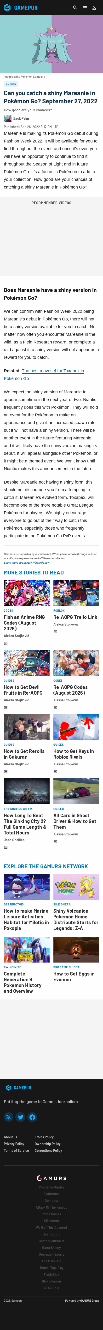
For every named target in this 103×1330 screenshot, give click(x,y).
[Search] (75, 7)
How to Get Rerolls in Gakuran (24, 754)
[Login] (94, 7)
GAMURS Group (89, 1300)
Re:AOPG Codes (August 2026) (70, 690)
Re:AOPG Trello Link (75, 617)
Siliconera (51, 1221)
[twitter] (20, 1117)
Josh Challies (14, 840)
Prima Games (51, 1214)
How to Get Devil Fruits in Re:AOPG (23, 690)
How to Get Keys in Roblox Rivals (73, 754)
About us (10, 1137)
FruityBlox (51, 1274)
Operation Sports (51, 1254)
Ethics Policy (44, 1137)
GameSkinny (51, 1248)
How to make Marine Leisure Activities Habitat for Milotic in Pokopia (26, 919)
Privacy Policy (14, 1144)
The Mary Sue (52, 1261)
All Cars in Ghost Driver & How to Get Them (75, 821)
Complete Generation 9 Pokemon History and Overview (22, 982)
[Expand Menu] (85, 7)
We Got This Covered (51, 1227)
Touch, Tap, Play (51, 1268)
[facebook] (32, 1117)
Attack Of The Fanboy (51, 1207)
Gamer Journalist (51, 1241)
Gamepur (51, 1201)
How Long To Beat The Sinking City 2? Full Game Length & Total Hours (25, 823)
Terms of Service (16, 1150)
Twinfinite (51, 1194)
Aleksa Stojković (16, 636)
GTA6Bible (51, 1288)
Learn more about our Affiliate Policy (26, 562)
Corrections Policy (48, 1150)
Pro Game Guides (51, 1187)
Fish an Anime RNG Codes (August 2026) (24, 622)
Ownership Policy (48, 1144)
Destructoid (51, 1234)
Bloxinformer (51, 1281)
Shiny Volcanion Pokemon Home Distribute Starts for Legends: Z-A (75, 919)
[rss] (8, 1117)
